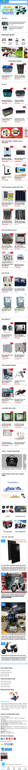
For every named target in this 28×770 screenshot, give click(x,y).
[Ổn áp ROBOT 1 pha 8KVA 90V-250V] (8, 302)
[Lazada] (15, 739)
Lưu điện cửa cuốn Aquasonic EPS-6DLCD (7, 443)
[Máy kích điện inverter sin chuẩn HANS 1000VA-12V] (20, 152)
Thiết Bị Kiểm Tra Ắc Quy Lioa (20, 381)
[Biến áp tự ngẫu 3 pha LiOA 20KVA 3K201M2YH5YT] (8, 348)
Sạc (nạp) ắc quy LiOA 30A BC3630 (7, 265)
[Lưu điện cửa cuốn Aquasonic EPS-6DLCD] (8, 436)
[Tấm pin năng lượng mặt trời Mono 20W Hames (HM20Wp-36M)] (20, 196)
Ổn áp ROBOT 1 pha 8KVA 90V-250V (7, 309)
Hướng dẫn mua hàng (5, 670)
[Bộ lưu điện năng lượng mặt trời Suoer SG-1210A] (8, 196)
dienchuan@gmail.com (9, 732)
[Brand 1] (14, 489)
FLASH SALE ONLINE (14, 61)
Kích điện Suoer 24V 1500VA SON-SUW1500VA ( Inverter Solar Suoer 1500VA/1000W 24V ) (20, 177)
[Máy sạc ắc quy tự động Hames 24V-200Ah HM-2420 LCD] (20, 258)
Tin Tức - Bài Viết (8, 537)
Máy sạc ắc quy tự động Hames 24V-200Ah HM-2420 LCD (20, 265)
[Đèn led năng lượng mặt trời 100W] (8, 374)
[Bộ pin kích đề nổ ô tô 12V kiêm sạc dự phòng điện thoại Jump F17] (20, 393)
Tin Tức (4, 18)
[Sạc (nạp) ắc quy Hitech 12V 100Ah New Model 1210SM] (20, 239)
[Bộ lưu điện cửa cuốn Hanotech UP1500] (20, 436)
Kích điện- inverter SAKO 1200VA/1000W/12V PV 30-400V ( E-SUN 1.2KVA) (7, 177)
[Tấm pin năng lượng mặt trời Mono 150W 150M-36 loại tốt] (8, 215)
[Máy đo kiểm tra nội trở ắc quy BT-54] (8, 393)
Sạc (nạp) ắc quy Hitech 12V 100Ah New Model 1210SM (20, 246)
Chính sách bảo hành (5, 686)
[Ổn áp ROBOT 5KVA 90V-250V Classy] (20, 302)
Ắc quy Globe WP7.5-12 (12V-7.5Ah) (7, 119)
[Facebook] (2, 739)
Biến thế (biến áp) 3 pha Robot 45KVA (20, 355)
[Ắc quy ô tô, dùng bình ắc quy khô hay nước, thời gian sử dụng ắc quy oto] (5, 23)
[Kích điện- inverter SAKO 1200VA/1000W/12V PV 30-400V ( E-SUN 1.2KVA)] (8, 170)
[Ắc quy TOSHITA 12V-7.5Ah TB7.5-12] (8, 69)
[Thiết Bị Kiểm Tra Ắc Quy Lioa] (20, 374)
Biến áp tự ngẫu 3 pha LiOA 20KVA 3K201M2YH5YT (7, 355)
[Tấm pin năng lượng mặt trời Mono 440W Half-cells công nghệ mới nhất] (20, 215)
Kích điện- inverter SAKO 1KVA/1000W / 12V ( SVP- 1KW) (7, 159)
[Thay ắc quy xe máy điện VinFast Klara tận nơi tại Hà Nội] (14, 618)
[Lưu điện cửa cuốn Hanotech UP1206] (8, 417)
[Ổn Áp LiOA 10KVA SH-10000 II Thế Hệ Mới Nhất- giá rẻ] (8, 282)
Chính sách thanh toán (6, 681)
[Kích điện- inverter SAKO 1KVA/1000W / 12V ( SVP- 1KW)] (8, 152)
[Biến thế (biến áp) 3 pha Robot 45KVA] (20, 348)
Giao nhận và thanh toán (6, 672)
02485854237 (9, 726)
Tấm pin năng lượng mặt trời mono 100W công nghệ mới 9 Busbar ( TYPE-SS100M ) (20, 76)
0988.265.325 (24, 726)
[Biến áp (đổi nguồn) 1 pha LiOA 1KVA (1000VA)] (8, 328)
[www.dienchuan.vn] (4, 2)
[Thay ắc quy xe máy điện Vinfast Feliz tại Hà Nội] (14, 582)
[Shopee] (12, 739)
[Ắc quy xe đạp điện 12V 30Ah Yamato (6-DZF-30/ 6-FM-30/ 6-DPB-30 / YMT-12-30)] (8, 93)
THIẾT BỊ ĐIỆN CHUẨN (9, 365)
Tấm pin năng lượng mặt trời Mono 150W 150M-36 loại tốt (7, 222)
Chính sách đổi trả (5, 684)
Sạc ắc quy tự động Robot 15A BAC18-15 (7, 246)
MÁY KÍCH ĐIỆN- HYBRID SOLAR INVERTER (12, 141)
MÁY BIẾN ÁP (6, 319)
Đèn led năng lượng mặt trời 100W (7, 381)
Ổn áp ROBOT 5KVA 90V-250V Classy (20, 309)
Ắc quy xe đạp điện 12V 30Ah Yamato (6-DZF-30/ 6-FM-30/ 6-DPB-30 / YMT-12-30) (7, 101)
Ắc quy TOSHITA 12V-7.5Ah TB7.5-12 (7, 76)
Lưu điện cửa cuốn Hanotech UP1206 (6, 424)
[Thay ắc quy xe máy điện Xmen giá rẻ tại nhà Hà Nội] (14, 648)
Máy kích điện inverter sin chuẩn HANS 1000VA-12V (20, 159)
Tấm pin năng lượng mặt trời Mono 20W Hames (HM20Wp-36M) (20, 203)
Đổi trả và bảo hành (5, 674)
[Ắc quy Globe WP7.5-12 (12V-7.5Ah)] (8, 112)
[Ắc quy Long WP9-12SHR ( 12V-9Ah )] (20, 93)
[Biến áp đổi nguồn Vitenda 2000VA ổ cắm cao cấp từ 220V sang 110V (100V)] (20, 328)
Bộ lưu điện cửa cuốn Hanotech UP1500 (20, 443)
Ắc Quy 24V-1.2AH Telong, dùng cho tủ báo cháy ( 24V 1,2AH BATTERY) (20, 119)
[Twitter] (4, 739)
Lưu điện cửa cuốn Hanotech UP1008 (19, 424)
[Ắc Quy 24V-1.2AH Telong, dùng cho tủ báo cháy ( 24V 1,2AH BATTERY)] (20, 112)
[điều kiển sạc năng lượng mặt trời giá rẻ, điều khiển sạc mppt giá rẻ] (12, 132)
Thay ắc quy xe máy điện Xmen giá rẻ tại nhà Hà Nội (13, 655)
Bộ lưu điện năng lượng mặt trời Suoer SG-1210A (7, 203)
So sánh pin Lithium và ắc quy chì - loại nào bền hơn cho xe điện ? (16, 27)
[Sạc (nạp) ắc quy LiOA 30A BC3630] (8, 258)
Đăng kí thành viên (5, 675)
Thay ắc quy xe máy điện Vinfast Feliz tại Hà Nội (13, 594)
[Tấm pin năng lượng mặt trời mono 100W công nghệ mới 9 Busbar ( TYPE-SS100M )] (20, 69)
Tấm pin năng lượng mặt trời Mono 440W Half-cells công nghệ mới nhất (20, 222)
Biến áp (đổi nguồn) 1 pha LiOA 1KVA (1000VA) (7, 335)
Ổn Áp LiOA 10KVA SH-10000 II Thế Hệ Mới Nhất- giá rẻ (7, 289)
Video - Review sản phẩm (11, 451)
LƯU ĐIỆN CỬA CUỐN (8, 408)
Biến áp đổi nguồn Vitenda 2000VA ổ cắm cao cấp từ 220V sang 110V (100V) (20, 335)
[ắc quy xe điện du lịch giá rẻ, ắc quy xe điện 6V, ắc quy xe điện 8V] (12, 52)
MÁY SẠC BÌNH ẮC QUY (9, 230)
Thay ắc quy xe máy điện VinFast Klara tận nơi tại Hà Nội (13, 634)
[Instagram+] (7, 739)
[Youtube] (9, 739)
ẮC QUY (4, 84)
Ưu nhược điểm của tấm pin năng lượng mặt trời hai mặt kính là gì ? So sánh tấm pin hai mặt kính (13, 565)
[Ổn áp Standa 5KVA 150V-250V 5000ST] (20, 282)
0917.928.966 (16, 726)
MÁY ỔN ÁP (5, 273)
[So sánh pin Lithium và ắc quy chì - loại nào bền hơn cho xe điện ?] (5, 28)
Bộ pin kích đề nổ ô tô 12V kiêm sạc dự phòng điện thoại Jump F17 (20, 400)
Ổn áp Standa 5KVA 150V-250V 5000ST (20, 289)
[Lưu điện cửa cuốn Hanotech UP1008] (20, 417)
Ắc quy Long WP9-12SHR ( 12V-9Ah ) (19, 101)
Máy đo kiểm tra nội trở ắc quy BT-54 (7, 400)
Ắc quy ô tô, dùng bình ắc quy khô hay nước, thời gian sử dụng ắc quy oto (17, 22)
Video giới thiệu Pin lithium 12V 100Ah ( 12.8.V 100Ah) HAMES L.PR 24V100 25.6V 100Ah (12, 469)
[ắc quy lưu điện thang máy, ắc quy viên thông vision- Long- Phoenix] (14, 10)
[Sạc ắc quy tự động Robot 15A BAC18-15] (8, 239)
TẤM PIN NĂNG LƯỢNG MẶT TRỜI (12, 187)
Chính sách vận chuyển (6, 683)
